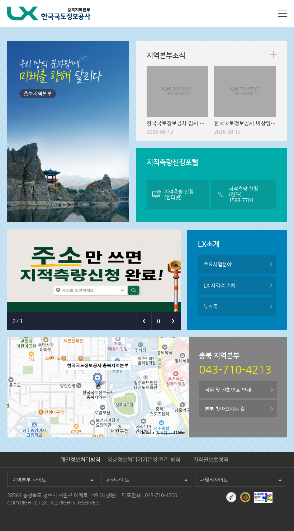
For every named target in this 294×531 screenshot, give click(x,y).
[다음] (173, 321)
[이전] (144, 321)
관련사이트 (117, 480)
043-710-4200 (161, 495)
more (273, 54)
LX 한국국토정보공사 (49, 13)
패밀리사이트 (214, 480)
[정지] (158, 321)
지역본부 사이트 (29, 480)
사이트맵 (282, 13)
